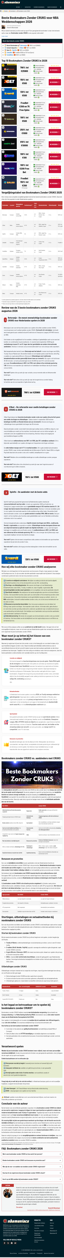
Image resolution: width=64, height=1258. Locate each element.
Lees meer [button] (5, 36)
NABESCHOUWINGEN (52, 7)
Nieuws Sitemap (13, 1253)
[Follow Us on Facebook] (4, 1243)
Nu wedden (54, 70)
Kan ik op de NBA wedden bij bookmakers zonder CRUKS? (20, 1179)
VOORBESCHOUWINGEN (39, 7)
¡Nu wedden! (51, 392)
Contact (52, 1228)
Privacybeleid (39, 1253)
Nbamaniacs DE (53, 1233)
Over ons (52, 1223)
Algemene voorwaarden (49, 1253)
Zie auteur (19, 1207)
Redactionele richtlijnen (39, 1223)
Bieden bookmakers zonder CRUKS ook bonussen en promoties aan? (24, 1160)
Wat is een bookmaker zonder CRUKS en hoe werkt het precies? (22, 1154)
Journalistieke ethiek (39, 1225)
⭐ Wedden (5, 11)
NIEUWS (18, 7)
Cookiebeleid (32, 1253)
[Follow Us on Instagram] (11, 1243)
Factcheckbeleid (38, 1237)
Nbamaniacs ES (53, 1230)
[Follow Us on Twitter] (8, 1243)
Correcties (36, 1228)
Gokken (51, 1225)
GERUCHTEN (28, 7)
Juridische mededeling (23, 1253)
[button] (61, 7)
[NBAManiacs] (10, 2)
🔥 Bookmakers (12, 11)
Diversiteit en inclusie (39, 1230)
